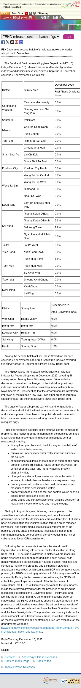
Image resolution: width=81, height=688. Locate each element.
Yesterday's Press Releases (39, 657)
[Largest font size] (34, 13)
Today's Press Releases (20, 667)
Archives (10, 657)
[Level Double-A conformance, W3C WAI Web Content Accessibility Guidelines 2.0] (70, 681)
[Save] (17, 42)
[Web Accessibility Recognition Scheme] (50, 680)
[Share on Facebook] (3, 42)
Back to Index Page (17, 661)
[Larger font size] (30, 13)
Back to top (44, 661)
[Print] (21, 42)
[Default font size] (26, 13)
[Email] (12, 42)
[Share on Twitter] (8, 42)
